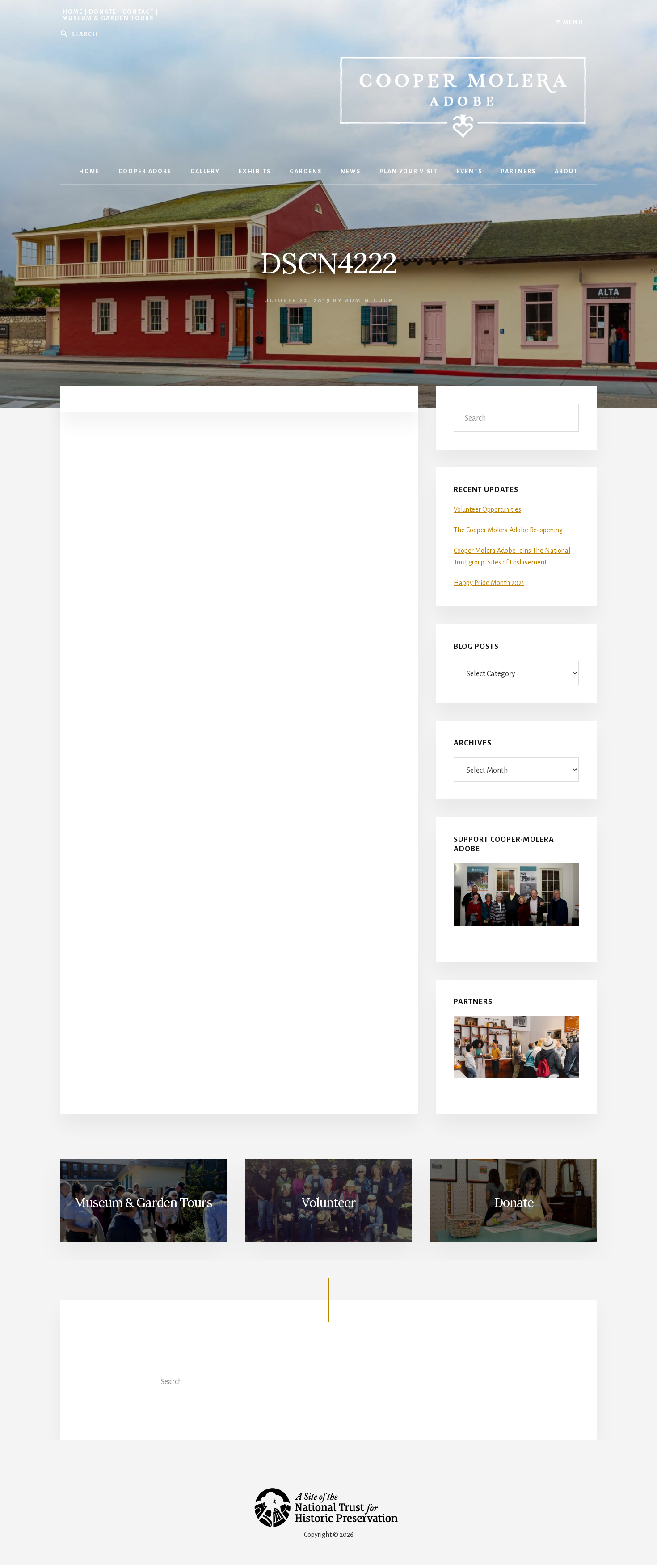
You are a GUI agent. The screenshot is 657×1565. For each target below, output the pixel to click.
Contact (138, 12)
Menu (572, 22)
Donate (103, 12)
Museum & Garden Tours (108, 18)
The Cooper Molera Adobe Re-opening (508, 530)
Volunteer (329, 1203)
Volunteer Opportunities (487, 509)
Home (73, 12)
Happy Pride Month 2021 (489, 582)
